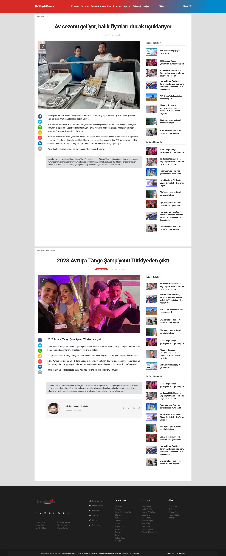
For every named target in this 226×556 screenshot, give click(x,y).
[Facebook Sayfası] (37, 513)
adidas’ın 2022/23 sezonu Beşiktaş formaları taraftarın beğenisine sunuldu (172, 73)
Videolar (75, 6)
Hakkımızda (40, 522)
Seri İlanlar (146, 526)
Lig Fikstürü (146, 518)
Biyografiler (173, 512)
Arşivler (95, 515)
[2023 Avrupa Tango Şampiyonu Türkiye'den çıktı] (89, 304)
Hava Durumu (147, 506)
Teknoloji (137, 6)
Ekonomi (117, 6)
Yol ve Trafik (147, 509)
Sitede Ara (173, 506)
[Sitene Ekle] (69, 513)
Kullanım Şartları (63, 522)
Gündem (118, 529)
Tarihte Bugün (147, 521)
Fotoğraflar (119, 526)
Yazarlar (85, 6)
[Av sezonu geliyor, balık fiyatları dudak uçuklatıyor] (89, 75)
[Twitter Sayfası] (41, 513)
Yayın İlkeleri (41, 525)
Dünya (117, 532)
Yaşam (118, 541)
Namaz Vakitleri (148, 512)
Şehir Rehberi (147, 529)
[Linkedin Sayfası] (55, 513)
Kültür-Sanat (50, 250)
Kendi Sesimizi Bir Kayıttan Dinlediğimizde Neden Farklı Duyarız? (172, 183)
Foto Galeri (97, 501)
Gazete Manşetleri (149, 532)
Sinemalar (146, 524)
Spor (117, 535)
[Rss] (60, 513)
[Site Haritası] (65, 513)
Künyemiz (96, 520)
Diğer (161, 6)
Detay (171, 553)
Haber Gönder (63, 528)
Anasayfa (40, 16)
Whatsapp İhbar (63, 525)
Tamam (182, 553)
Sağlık (146, 6)
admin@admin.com (73, 411)
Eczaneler (146, 515)
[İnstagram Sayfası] (46, 513)
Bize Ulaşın (96, 525)
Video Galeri (97, 506)
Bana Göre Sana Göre (101, 6)
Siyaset (126, 6)
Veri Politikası (41, 528)
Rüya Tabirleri (174, 515)
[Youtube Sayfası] (51, 513)
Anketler (172, 509)
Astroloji (172, 518)
